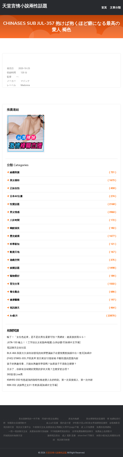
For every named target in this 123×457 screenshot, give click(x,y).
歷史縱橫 (63, 236)
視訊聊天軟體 (63, 440)
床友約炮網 (73, 418)
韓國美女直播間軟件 (17, 423)
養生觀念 (63, 291)
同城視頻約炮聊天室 (12, 435)
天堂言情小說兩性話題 (24, 5)
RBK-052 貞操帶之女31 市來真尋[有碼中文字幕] (32, 385)
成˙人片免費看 (87, 427)
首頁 (104, 7)
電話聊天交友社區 (16, 347)
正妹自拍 (63, 188)
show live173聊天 (86, 435)
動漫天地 (63, 252)
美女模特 (63, 180)
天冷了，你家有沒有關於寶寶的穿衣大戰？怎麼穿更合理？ (38, 369)
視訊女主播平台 (23, 427)
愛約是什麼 (65, 423)
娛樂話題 (63, 267)
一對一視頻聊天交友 (18, 431)
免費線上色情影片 (103, 431)
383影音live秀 (15, 374)
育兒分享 (63, 283)
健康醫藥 (63, 299)
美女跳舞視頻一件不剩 (29, 418)
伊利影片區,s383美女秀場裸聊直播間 (90, 423)
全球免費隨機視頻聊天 (82, 431)
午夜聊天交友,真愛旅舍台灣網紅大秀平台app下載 (56, 427)
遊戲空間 (63, 259)
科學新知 (63, 244)
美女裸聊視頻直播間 (95, 418)
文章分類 (115, 7)
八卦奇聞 (63, 220)
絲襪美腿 (63, 172)
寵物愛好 (63, 275)
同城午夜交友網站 (50, 418)
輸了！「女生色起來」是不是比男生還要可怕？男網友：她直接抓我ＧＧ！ (46, 337)
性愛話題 (63, 204)
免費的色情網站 (103, 427)
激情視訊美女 (53, 435)
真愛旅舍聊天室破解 (39, 431)
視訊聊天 (63, 307)
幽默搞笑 (63, 228)
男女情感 (63, 212)
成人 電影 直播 (69, 435)
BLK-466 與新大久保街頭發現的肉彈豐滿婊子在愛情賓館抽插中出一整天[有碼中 (49, 353)
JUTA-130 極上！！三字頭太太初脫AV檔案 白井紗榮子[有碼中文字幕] (43, 342)
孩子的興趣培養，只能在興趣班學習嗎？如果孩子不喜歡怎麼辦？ (41, 363)
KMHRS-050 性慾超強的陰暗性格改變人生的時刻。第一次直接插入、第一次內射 (50, 379)
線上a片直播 (52, 423)
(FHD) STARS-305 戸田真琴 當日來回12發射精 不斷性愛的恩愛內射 (42, 358)
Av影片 (63, 315)
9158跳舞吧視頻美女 (60, 431)
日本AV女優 (63, 196)
